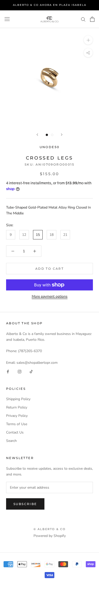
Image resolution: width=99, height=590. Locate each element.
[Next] (61, 134)
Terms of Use (16, 424)
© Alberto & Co (50, 529)
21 (65, 234)
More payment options (50, 296)
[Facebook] (8, 371)
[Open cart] (92, 19)
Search (11, 440)
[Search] (83, 19)
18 (52, 234)
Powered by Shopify (50, 535)
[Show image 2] (52, 135)
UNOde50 (50, 147)
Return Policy (16, 407)
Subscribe (25, 504)
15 (38, 234)
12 (24, 234)
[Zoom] (88, 39)
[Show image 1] (47, 135)
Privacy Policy (17, 415)
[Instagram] (19, 371)
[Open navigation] (7, 19)
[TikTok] (31, 371)
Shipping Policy (18, 399)
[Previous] (37, 134)
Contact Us (15, 432)
